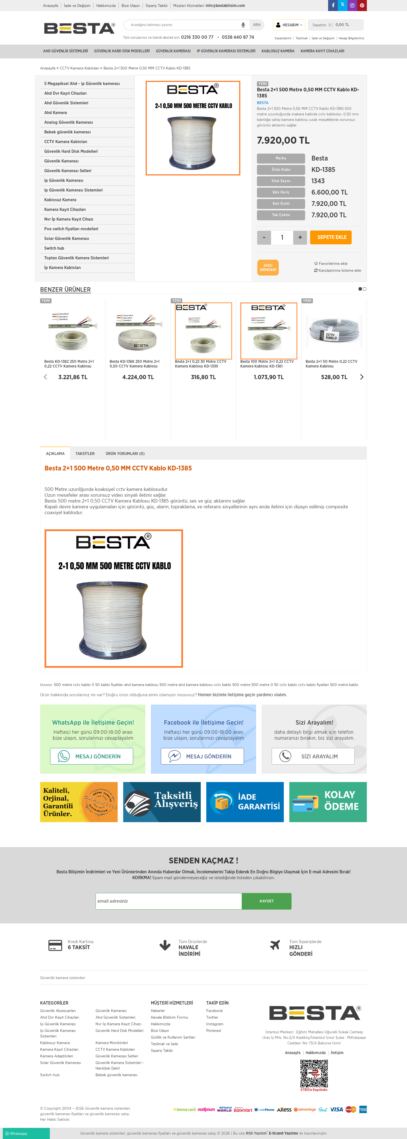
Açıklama (55, 454)
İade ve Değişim (77, 5)
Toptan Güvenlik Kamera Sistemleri (76, 258)
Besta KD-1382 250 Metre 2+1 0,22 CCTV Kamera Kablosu (69, 364)
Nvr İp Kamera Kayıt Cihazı (68, 219)
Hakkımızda (106, 5)
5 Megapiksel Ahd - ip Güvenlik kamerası (82, 84)
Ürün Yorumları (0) (125, 454)
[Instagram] (352, 5)
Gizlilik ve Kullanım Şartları (173, 1037)
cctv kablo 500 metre (232, 684)
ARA (257, 25)
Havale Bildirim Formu (169, 1017)
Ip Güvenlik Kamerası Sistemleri (73, 190)
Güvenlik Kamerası (61, 161)
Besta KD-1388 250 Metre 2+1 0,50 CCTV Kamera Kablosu (134, 364)
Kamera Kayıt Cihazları (65, 210)
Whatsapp (18, 1133)
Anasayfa (50, 5)
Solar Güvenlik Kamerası (66, 239)
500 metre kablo (344, 684)
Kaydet (267, 901)
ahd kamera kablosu (141, 684)
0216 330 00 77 (197, 37)
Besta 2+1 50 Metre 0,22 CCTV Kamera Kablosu (331, 364)
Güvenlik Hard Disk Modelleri (71, 151)
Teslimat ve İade (164, 1044)
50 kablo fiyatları (109, 684)
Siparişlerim (283, 38)
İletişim (337, 1053)
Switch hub (54, 248)
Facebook (214, 1010)
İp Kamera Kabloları (62, 268)
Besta (262, 103)
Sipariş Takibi (157, 5)
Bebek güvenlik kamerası (67, 132)
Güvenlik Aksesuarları (58, 1010)
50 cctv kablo (285, 684)
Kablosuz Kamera (60, 200)
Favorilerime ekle (332, 263)
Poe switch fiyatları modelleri (71, 229)
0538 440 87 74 (238, 37)
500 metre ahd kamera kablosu (186, 684)
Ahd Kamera (55, 113)
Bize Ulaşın (131, 5)
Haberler (158, 1010)
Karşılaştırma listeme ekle (339, 270)
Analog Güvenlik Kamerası (68, 122)
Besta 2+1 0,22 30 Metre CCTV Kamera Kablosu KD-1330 (200, 364)
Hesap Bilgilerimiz (351, 38)
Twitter (212, 1017)
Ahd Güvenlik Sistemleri (66, 103)
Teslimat (302, 38)
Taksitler (85, 454)
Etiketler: (46, 685)
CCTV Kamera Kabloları (65, 142)
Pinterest (213, 1030)
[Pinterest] (362, 5)
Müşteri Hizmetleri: (209, 5)
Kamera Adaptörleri (56, 1056)
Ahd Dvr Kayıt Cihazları (65, 93)
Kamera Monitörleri (112, 1042)
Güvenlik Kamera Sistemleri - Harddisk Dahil (120, 1065)
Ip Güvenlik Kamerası (63, 180)
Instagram (214, 1024)
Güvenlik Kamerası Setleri (67, 171)
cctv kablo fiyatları (313, 684)
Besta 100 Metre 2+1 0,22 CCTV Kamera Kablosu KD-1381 (267, 364)
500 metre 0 (262, 684)
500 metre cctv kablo (72, 684)
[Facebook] (333, 5)
